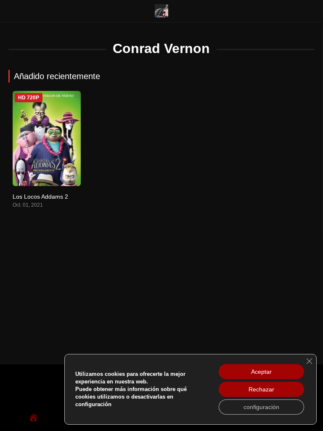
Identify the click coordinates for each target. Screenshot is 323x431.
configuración (261, 407)
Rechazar (261, 389)
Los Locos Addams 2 (40, 196)
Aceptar (261, 371)
